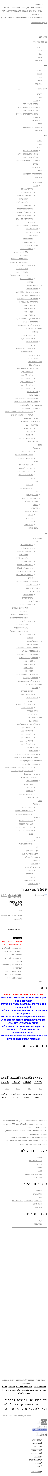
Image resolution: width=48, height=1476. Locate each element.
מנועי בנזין (29, 485)
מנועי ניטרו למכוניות (26, 468)
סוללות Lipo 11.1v (26, 378)
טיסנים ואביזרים (36, 182)
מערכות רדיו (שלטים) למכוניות (22, 415)
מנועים (35, 117)
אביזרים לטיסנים (32, 232)
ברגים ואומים (33, 528)
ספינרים (30, 282)
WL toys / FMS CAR (30, 295)
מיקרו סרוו (29, 435)
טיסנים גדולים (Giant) (25, 212)
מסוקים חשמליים (27, 335)
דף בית (39, 47)
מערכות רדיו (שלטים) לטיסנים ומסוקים (19, 411)
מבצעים (39, 50)
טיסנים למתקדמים (26, 205)
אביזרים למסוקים (27, 338)
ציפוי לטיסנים (33, 235)
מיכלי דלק (29, 518)
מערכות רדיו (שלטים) (30, 408)
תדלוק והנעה (28, 524)
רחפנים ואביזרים (32, 342)
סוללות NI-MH (32, 391)
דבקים (35, 504)
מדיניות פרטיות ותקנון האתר (31, 127)
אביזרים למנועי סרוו (26, 438)
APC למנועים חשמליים (20, 252)
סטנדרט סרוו (28, 428)
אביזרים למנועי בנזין (26, 488)
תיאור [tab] (40, 981)
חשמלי (35, 448)
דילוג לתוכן (43, 1426)
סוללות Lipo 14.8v (26, 381)
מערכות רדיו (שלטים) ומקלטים (27, 114)
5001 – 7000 (28, 312)
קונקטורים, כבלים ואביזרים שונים (26, 401)
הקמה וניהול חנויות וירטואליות (11, 1415)
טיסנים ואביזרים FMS (25, 195)
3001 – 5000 (28, 308)
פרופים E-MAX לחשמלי (19, 259)
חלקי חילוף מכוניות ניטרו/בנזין (27, 325)
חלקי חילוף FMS (22, 202)
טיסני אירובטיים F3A (25, 215)
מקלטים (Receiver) (31, 418)
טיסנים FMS (23, 199)
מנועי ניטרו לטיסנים (26, 465)
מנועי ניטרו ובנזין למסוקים (24, 471)
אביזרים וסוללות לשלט (29, 421)
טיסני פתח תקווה (40, 1386)
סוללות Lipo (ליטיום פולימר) (27, 368)
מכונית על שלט (24, 1393)
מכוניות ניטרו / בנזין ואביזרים (27, 298)
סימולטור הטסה (32, 441)
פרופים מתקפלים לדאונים (19, 262)
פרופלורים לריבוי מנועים (24, 348)
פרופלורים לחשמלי (26, 248)
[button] (24, 65)
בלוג (18, 1390)
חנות (40, 97)
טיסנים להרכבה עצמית (25, 209)
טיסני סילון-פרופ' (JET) (24, 219)
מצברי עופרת (33, 395)
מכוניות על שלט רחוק (30, 104)
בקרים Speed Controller (24, 455)
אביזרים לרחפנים (27, 352)
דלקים (30, 514)
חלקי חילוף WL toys (30, 322)
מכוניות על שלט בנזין (24, 1386)
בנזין (36, 481)
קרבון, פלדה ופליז (31, 501)
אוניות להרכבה (33, 358)
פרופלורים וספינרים (31, 245)
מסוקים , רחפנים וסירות (34, 328)
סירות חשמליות (32, 355)
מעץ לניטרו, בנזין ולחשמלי (19, 275)
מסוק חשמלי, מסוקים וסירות (28, 107)
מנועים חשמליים (27, 451)
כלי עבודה (34, 508)
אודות (40, 57)
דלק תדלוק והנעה (31, 511)
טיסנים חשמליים (27, 192)
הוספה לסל (17, 938)
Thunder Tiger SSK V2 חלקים (27, 318)
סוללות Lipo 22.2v (26, 388)
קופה (40, 53)
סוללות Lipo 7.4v (27, 375)
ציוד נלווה (34, 120)
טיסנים (35, 100)
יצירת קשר (38, 60)
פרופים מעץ (24, 255)
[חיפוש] (19, 89)
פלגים (31, 478)
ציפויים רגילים (28, 239)
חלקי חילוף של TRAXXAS (28, 302)
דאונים (30, 222)
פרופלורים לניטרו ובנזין (25, 265)
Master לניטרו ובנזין (21, 272)
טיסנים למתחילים (27, 189)
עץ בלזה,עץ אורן (32, 494)
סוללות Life (33, 365)
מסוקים (35, 332)
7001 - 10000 (11, 978)
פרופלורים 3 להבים (26, 278)
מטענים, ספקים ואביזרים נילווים (26, 398)
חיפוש (45, 89)
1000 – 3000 (28, 305)
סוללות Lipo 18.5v (26, 385)
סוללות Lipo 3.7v (27, 372)
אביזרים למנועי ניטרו (26, 474)
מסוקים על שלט (9, 1390)
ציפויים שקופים (27, 242)
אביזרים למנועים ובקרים (24, 458)
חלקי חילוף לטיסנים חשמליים (27, 225)
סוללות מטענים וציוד (30, 110)
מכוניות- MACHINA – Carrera (27, 292)
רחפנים (30, 345)
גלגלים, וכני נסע (32, 229)
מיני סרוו (30, 431)
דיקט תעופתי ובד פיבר (30, 498)
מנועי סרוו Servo (32, 425)
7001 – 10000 (28, 315)
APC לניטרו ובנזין (22, 268)
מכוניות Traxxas (32, 288)
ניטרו (36, 461)
